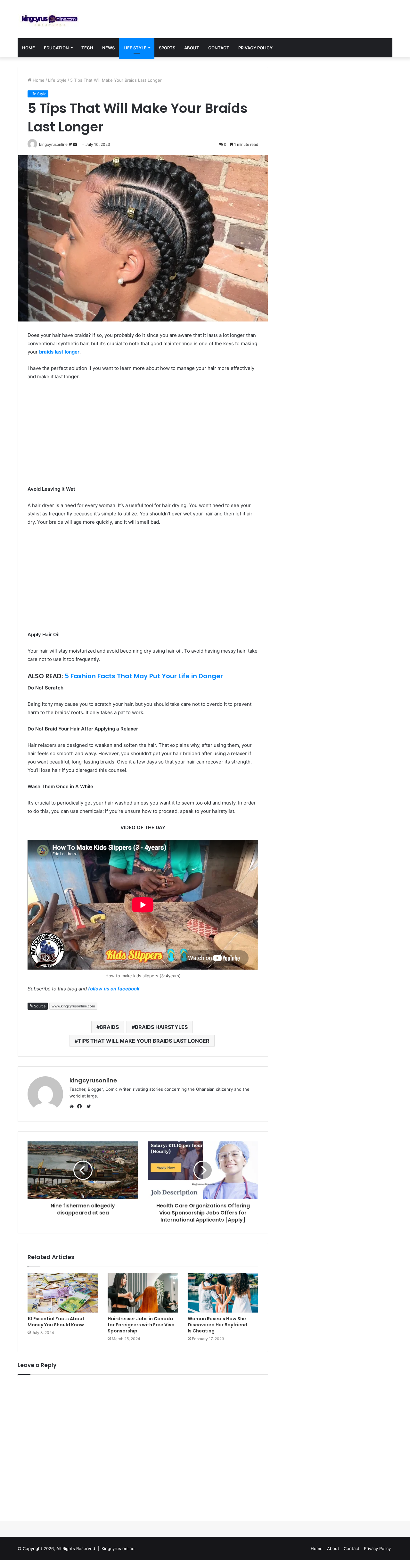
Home (28, 47)
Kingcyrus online (118, 1548)
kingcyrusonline (93, 1080)
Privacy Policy (255, 47)
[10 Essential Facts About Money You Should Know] (63, 1293)
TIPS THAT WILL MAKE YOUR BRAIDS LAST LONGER (143, 1041)
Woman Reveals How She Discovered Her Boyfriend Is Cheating (217, 1324)
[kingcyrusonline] (50, 19)
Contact (218, 47)
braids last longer (59, 352)
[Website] (73, 1106)
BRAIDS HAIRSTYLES (161, 1027)
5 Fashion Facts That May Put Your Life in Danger (144, 676)
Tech (87, 47)
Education (56, 47)
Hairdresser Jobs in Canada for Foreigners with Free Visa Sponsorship (141, 1324)
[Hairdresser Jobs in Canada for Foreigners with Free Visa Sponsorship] (143, 1293)
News (108, 47)
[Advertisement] (143, 434)
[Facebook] (81, 1106)
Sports (167, 47)
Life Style (135, 47)
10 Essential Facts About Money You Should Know (56, 1321)
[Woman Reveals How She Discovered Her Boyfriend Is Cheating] (223, 1293)
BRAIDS (109, 1027)
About (191, 47)
